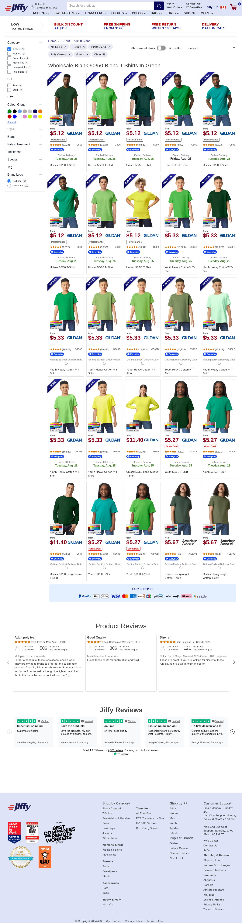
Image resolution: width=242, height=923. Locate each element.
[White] (20, 116)
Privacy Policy (212, 904)
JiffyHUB (212, 7)
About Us (209, 879)
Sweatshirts (65, 13)
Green (80, 54)
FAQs (206, 850)
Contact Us (193, 3)
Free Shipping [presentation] (117, 26)
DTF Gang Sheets (147, 828)
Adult (173, 808)
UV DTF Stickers (146, 823)
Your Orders (174, 7)
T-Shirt (76, 46)
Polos (137, 13)
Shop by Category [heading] (116, 803)
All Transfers (144, 813)
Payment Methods (214, 870)
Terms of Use (155, 921)
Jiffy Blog (209, 894)
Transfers (94, 13)
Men (172, 818)
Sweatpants (109, 871)
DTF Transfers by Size (150, 818)
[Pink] (25, 116)
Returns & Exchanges (216, 865)
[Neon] (30, 116)
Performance (58, 139)
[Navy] (35, 111)
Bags (156, 13)
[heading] (141, 326)
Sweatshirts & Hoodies (116, 818)
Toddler (174, 828)
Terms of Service (213, 909)
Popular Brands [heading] (181, 838)
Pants (105, 866)
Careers (208, 884)
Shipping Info (211, 860)
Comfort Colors (179, 853)
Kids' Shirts (109, 854)
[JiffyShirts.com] (16, 8)
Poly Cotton (58, 54)
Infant (173, 833)
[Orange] (40, 111)
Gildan (174, 843)
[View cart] (233, 7)
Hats (172, 13)
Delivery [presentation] (214, 26)
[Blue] (20, 111)
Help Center (210, 840)
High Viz (107, 904)
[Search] (159, 6)
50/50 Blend (98, 46)
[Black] (14, 111)
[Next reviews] (234, 663)
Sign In (170, 3)
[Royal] (14, 116)
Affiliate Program (213, 889)
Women (174, 813)
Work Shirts (109, 837)
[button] (41, 13)
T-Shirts (40, 13)
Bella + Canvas (179, 848)
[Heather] (30, 111)
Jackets (107, 833)
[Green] (9, 111)
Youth (173, 823)
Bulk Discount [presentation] (68, 26)
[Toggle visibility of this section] (41, 43)
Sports (118, 13)
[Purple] (35, 116)
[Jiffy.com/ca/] (46, 807)
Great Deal (172, 446)
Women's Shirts (112, 849)
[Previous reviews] (8, 663)
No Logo (56, 46)
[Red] (9, 116)
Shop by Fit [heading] (178, 803)
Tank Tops (108, 828)
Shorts (190, 13)
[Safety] (40, 116)
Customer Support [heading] (217, 803)
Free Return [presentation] (166, 26)
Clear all (99, 54)
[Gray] (25, 111)
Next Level (176, 857)
